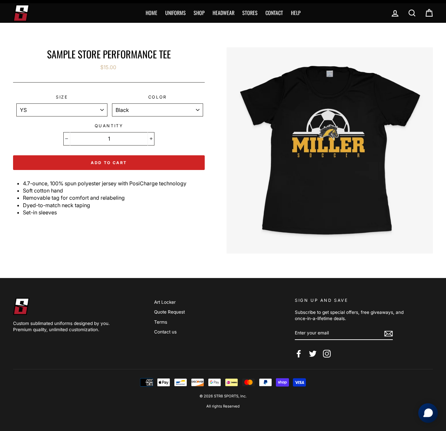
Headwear (223, 13)
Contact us (165, 331)
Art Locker (165, 302)
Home (151, 13)
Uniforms (175, 13)
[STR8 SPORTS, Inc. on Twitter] (313, 354)
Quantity (109, 125)
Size (62, 97)
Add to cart (109, 162)
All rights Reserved (223, 406)
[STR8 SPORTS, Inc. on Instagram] (327, 354)
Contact (274, 13)
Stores (250, 13)
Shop (199, 13)
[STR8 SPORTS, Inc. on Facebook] (299, 354)
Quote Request (169, 312)
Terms (160, 322)
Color (157, 97)
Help (296, 13)
